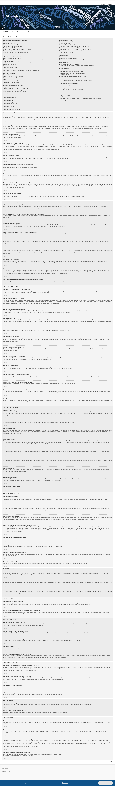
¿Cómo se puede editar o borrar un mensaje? (13, 76)
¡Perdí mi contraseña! (7, 50)
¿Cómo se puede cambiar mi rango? (11, 69)
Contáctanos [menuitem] (83, 767)
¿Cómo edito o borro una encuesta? (11, 82)
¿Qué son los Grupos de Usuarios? (67, 44)
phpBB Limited (57, 722)
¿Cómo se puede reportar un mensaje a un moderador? (15, 88)
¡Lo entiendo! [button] (105, 783)
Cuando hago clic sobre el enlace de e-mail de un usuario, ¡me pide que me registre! (22, 70)
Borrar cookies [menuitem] (91, 767)
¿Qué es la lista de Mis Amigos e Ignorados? (69, 64)
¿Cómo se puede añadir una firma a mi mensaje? (14, 77)
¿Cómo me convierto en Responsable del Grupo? (70, 47)
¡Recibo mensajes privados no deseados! (68, 58)
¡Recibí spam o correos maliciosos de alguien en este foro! (72, 59)
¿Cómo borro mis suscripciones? (66, 85)
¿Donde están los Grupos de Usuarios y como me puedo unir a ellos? (74, 46)
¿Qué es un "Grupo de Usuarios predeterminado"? (70, 50)
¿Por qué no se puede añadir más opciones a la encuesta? (16, 81)
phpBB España (15, 768)
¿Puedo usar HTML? (7, 99)
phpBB (49, 243)
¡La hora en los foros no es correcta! (11, 61)
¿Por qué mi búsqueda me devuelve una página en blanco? (72, 73)
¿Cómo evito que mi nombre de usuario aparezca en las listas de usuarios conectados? (23, 59)
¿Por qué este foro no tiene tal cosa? (67, 97)
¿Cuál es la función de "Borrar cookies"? (12, 54)
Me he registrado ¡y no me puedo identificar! (13, 46)
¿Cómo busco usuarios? (64, 74)
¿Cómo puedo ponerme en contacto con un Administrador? (72, 100)
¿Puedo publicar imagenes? (9, 102)
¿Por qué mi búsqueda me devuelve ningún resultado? (71, 71)
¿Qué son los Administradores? (66, 41)
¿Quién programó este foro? (65, 95)
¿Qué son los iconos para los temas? (11, 109)
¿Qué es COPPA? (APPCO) (9, 43)
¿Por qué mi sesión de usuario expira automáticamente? (16, 52)
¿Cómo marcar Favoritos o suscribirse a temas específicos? (72, 82)
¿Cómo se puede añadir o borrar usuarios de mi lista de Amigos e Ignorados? (76, 65)
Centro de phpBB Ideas (67, 731)
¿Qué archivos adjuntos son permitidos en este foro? (71, 89)
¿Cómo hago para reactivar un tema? (11, 93)
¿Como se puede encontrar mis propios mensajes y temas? (72, 76)
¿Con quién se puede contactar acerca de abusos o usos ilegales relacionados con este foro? (80, 98)
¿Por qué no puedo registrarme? (10, 44)
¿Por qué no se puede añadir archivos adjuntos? (14, 85)
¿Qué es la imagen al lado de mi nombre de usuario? (15, 65)
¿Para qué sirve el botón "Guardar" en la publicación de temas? (17, 90)
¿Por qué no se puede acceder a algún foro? (13, 84)
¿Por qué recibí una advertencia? (10, 87)
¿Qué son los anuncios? (8, 105)
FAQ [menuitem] (2, 28)
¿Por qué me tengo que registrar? (10, 41)
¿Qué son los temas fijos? (8, 106)
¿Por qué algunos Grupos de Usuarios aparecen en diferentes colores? (75, 49)
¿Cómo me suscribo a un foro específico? (68, 83)
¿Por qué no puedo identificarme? (10, 47)
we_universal (6, 769)
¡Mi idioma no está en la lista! (9, 64)
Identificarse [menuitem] (110, 4)
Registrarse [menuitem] (102, 4)
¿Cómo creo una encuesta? (9, 79)
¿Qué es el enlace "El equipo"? (66, 52)
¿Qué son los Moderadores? (65, 43)
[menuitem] (4, 771)
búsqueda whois (6, 742)
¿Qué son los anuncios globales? (10, 103)
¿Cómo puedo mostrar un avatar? (10, 67)
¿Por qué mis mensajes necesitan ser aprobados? (14, 91)
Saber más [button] (65, 783)
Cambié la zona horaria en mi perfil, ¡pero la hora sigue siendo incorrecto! (19, 62)
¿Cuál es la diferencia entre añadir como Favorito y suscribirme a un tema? (76, 80)
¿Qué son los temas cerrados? (10, 108)
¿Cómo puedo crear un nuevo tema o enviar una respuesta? (16, 74)
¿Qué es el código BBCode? (9, 97)
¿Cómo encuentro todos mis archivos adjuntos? (69, 91)
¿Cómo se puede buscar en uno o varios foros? (69, 70)
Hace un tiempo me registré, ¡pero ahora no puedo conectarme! (17, 49)
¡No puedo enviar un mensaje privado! (67, 56)
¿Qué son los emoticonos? (9, 100)
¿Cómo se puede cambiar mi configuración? (13, 58)
